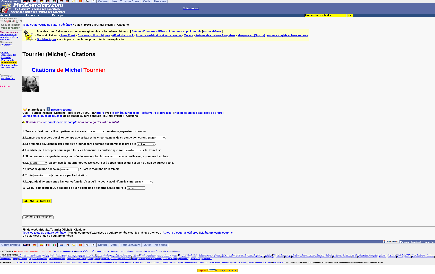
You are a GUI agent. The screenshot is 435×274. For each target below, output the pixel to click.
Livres (193, 257)
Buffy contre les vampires (232, 255)
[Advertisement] (10, 105)
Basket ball (192, 255)
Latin (122, 251)
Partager (66, 109)
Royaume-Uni (5, 259)
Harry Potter (72, 257)
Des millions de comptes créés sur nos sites (9, 36)
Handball (61, 257)
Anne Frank (67, 35)
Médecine (280, 257)
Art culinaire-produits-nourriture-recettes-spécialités (73, 255)
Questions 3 (207, 259)
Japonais (114, 251)
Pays (354, 257)
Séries (90, 259)
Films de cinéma (418, 255)
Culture (103, 244)
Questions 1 (183, 259)
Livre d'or (6, 57)
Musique (139, 251)
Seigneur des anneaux (38, 259)
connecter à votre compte (60, 122)
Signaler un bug (9, 65)
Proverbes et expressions (423, 257)
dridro (100, 112)
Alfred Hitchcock (123, 35)
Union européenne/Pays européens (116, 259)
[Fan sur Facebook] (391, 241)
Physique (382, 257)
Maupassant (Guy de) (251, 35)
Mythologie (269, 257)
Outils (147, 244)
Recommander (9, 62)
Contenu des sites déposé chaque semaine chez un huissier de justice (191, 262)
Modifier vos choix (263, 262)
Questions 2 (195, 259)
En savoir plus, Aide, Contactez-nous (45, 262)
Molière (188, 35)
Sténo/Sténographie (57, 259)
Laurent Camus (22, 262)
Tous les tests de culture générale (44, 232)
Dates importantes (333, 255)
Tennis (97, 259)
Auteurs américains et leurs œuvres (159, 35)
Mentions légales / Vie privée (234, 262)
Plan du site (7, 60)
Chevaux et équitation (263, 255)
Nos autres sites (8, 79)
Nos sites (161, 244)
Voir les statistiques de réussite (42, 115)
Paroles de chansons (342, 257)
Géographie (96, 251)
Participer (58, 15)
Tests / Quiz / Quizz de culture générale (47, 24)
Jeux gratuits (6, 77)
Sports (177, 251)
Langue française (164, 257)
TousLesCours (130, 244)
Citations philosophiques (94, 35)
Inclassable (104, 257)
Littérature (130, 251)
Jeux (114, 244)
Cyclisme (321, 255)
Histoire (106, 251)
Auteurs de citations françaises (215, 35)
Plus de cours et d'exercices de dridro (198, 112)
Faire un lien (8, 67)
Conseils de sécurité (90, 262)
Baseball (183, 255)
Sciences (23, 259)
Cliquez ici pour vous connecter (10, 26)
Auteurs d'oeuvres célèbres (149, 31)
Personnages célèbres (367, 257)
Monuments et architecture (209, 257)
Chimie (276, 255)
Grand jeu (57, 251)
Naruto (288, 257)
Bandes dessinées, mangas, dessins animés (159, 255)
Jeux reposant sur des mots (143, 257)
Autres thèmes (212, 31)
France (54, 257)
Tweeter (56, 109)
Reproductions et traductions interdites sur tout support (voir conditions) (130, 262)
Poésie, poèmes (404, 257)
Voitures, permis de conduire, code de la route (157, 259)
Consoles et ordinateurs (290, 255)
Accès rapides (8, 55)
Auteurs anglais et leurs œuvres (287, 35)
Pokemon (392, 257)
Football (46, 257)
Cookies (251, 262)
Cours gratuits (10, 244)
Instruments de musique (121, 257)
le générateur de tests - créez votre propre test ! (142, 112)
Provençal (168, 251)
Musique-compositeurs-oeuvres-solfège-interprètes (242, 257)
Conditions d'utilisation (71, 262)
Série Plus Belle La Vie (76, 259)
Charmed (248, 255)
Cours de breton (308, 255)
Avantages (6, 44)
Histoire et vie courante (88, 257)
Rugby (15, 259)
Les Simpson (184, 257)
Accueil (5, 15)
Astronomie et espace (105, 255)
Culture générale (83, 251)
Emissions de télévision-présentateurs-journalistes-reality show (369, 255)
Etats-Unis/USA (403, 255)
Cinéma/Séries (69, 251)
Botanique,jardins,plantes (209, 255)
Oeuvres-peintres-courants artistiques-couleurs (312, 257)
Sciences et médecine (153, 251)
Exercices (32, 15)
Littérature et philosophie (185, 31)
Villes (134, 259)
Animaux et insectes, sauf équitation (35, 255)
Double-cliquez (46, 39)
